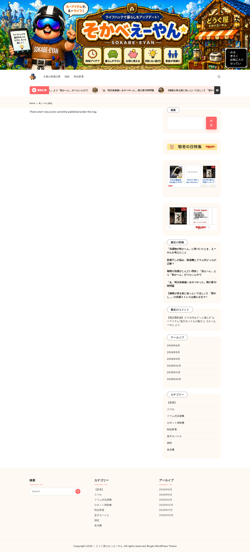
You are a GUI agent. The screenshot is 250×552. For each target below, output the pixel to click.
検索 (173, 110)
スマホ (170, 409)
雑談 (169, 442)
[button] (77, 491)
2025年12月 (174, 365)
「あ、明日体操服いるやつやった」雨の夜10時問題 (92, 90)
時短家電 (172, 429)
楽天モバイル (174, 436)
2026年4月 (173, 358)
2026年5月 (173, 352)
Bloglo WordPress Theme (162, 546)
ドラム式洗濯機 (175, 416)
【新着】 (172, 402)
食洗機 (170, 449)
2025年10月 (174, 379)
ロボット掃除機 (175, 422)
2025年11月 (173, 372)
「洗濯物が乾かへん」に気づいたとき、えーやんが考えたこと (191, 250)
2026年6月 (173, 345)
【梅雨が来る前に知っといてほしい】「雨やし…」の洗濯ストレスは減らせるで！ (173, 90)
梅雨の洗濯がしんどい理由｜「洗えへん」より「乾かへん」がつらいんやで (191, 273)
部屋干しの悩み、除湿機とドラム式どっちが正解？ (191, 261)
